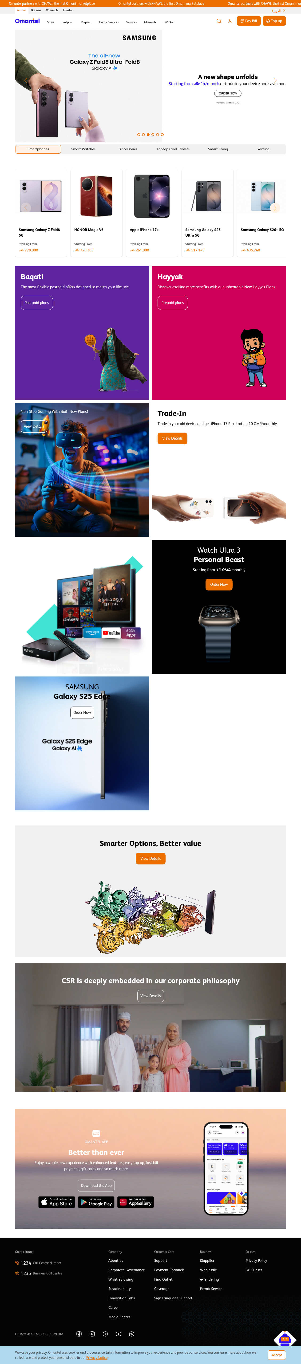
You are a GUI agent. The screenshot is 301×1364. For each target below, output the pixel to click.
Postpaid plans (37, 303)
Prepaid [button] (86, 22)
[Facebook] (79, 1334)
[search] (219, 21)
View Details (34, 426)
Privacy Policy (256, 1260)
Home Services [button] (109, 22)
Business (36, 10)
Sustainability (119, 1289)
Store (50, 22)
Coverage (161, 1289)
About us (115, 1260)
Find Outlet (163, 1279)
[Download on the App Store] (56, 1202)
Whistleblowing (120, 1279)
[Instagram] (92, 1334)
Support (160, 1260)
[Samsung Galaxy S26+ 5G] (263, 213)
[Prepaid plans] (219, 333)
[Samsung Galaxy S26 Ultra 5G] (207, 213)
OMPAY (168, 22)
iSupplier (207, 1260)
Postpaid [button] (67, 22)
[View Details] (219, 470)
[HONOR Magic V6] (96, 213)
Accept (277, 1355)
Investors (68, 10)
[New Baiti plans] (82, 470)
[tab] (38, 149)
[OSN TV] (82, 607)
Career (113, 1307)
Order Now (219, 584)
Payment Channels (169, 1270)
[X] (105, 1334)
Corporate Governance (126, 1270)
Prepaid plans (173, 303)
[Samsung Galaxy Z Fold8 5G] (41, 213)
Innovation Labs (121, 1298)
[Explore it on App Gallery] (135, 1202)
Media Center (119, 1317)
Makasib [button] (150, 22)
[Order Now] (219, 607)
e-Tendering (209, 1279)
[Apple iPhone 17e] (152, 213)
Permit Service (211, 1289)
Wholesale (52, 10)
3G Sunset (254, 1270)
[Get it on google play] (96, 1202)
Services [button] (131, 22)
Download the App (96, 1185)
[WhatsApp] (131, 1334)
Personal (22, 10)
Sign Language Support (173, 1298)
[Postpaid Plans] (82, 333)
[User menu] (230, 21)
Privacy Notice (96, 1358)
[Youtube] (118, 1334)
